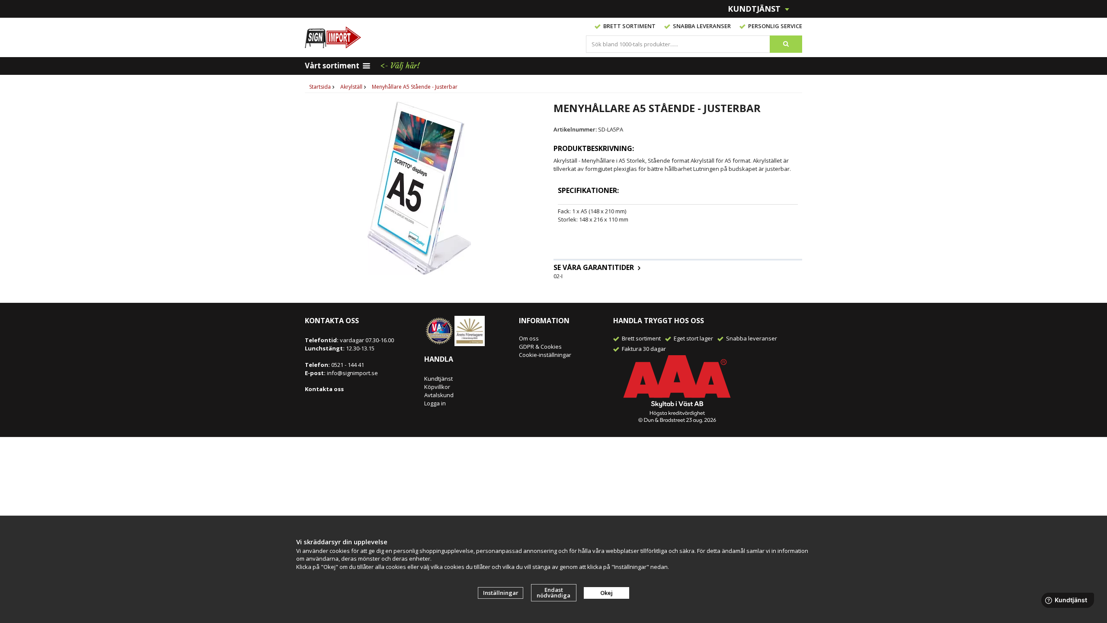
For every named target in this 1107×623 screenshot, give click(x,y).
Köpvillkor (437, 387)
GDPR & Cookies (540, 346)
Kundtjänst (438, 378)
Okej (606, 593)
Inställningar (500, 593)
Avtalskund (439, 395)
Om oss (529, 338)
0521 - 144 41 (347, 365)
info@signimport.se (352, 373)
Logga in (435, 403)
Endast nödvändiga (553, 592)
